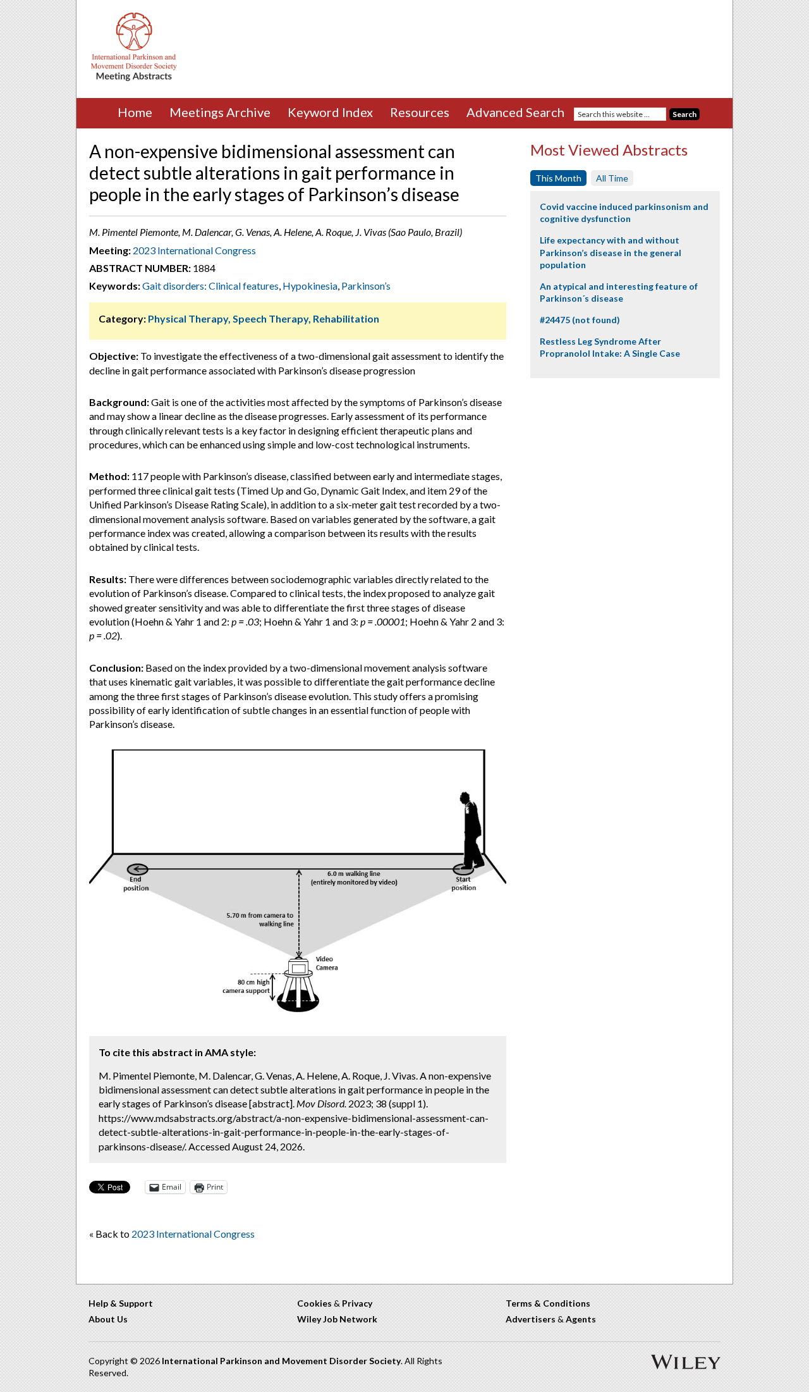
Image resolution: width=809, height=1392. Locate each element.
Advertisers (531, 1319)
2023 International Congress (194, 250)
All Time (612, 178)
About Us (108, 1319)
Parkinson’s (366, 286)
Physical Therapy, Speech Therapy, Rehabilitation (263, 318)
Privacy (357, 1303)
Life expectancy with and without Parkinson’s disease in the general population (610, 252)
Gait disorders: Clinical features (210, 286)
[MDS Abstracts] (134, 78)
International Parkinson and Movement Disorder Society (281, 1360)
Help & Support (120, 1303)
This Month (558, 178)
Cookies (314, 1303)
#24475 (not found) (580, 319)
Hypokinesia (310, 286)
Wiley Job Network (337, 1319)
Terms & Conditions (548, 1303)
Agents (581, 1319)
